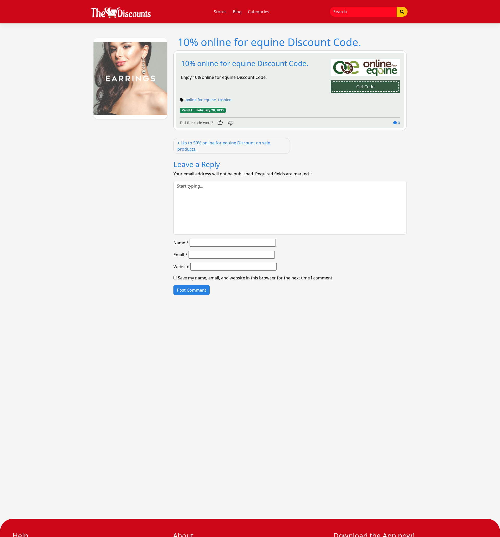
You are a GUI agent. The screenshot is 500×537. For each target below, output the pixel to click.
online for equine (201, 99)
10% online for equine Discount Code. (245, 63)
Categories (258, 12)
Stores (220, 12)
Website (181, 267)
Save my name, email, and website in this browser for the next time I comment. (255, 278)
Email (180, 255)
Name (181, 243)
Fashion (225, 99)
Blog (237, 12)
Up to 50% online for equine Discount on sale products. (223, 146)
